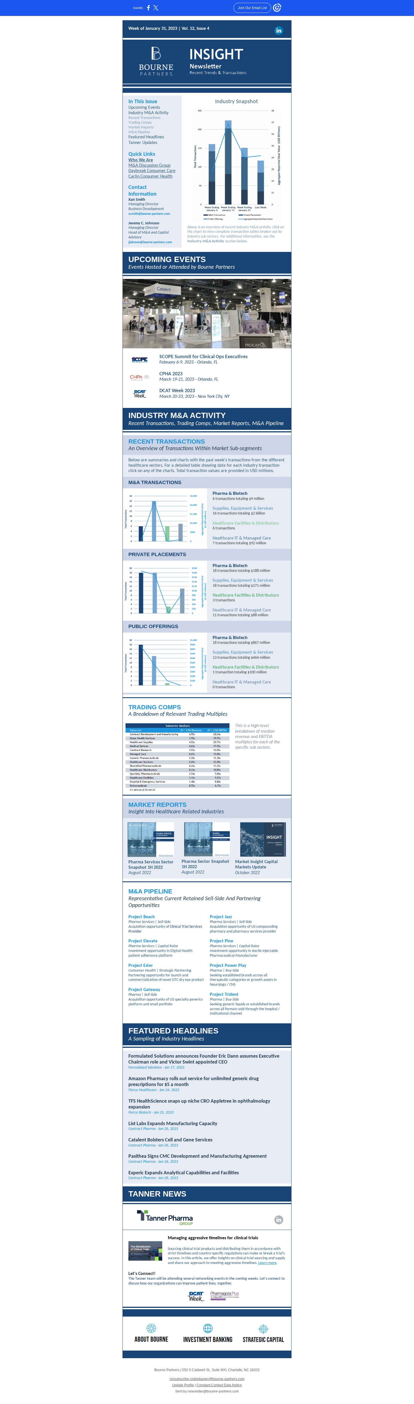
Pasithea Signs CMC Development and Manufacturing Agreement (197, 1156)
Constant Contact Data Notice (219, 1385)
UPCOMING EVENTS (167, 259)
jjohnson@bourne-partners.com (150, 242)
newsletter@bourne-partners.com (213, 1391)
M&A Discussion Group (149, 165)
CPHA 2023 (170, 374)
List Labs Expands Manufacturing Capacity (172, 1124)
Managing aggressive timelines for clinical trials (213, 1238)
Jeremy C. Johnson (143, 223)
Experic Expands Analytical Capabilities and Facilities (183, 1173)
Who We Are (140, 160)
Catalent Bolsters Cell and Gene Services (170, 1140)
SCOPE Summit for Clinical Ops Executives (203, 357)
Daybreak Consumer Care (151, 171)
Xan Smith (136, 200)
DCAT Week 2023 (177, 391)
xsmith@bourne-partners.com (149, 214)
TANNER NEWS (157, 1193)
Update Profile (183, 1385)
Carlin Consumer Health (150, 176)
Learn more (267, 1263)
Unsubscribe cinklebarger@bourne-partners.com (207, 1379)
